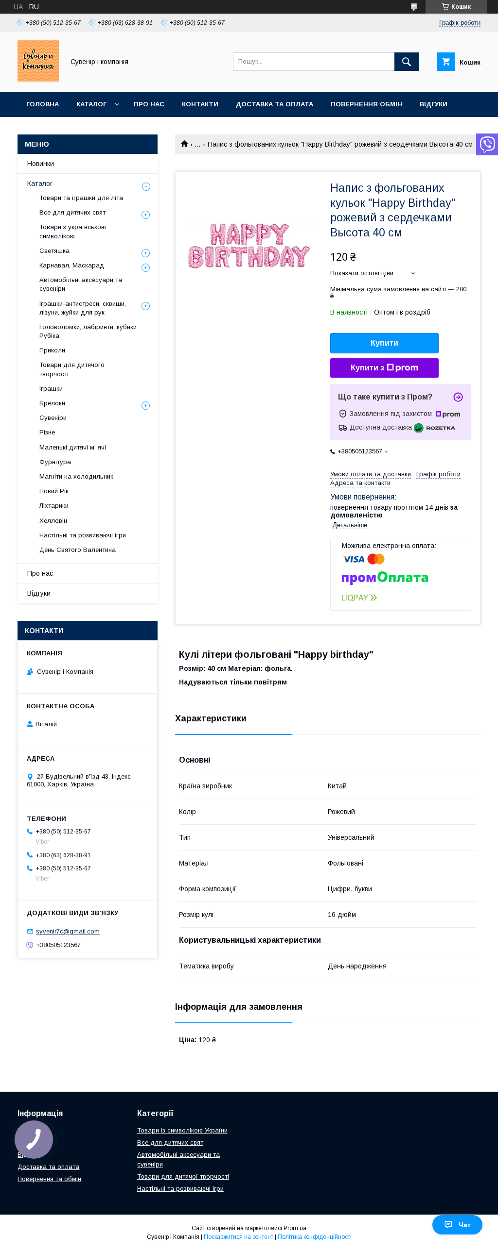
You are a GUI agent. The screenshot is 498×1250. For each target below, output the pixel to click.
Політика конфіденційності (315, 1236)
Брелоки (52, 403)
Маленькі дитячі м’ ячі (72, 447)
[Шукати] (406, 61)
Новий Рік (54, 491)
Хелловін (53, 520)
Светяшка (54, 250)
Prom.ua (295, 1228)
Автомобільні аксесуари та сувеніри (80, 284)
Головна (42, 104)
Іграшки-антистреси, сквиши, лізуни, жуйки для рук (82, 308)
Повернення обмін (366, 104)
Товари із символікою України (182, 1130)
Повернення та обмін (49, 1179)
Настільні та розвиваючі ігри (82, 535)
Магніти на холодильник (76, 476)
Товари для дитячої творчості (183, 1176)
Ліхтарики (54, 505)
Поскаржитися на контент (238, 1236)
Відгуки (433, 104)
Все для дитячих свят (72, 212)
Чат (465, 1225)
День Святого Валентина (77, 549)
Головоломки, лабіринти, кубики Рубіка (88, 331)
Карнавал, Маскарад (71, 265)
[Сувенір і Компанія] (38, 79)
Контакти (200, 104)
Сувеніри (53, 417)
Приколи (52, 350)
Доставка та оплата (274, 104)
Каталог (91, 104)
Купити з (367, 368)
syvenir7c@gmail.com (68, 931)
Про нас (149, 104)
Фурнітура (55, 462)
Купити (384, 343)
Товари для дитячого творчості (72, 369)
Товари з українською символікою (72, 231)
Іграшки (51, 388)
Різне (47, 432)
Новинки (40, 163)
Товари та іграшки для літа (81, 197)
